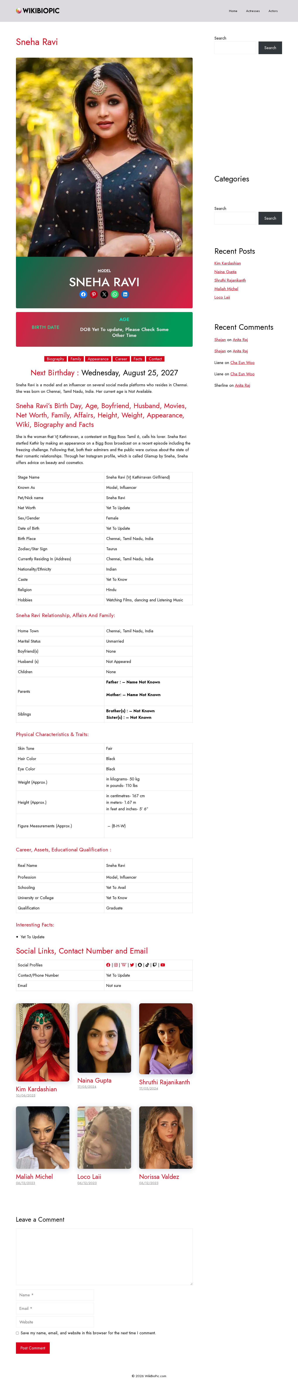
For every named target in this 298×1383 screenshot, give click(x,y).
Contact (155, 359)
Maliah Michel (34, 1176)
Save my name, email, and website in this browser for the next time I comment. (88, 1333)
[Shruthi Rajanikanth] (166, 1071)
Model (104, 270)
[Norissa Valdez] (166, 1166)
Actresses (253, 11)
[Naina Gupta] (104, 1069)
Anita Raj (240, 340)
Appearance (98, 359)
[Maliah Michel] (42, 1166)
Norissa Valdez (159, 1176)
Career (121, 359)
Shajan (220, 340)
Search (220, 38)
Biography (55, 359)
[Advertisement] (248, 125)
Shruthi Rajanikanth (164, 1082)
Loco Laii (89, 1176)
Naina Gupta (94, 1080)
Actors (273, 11)
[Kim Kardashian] (42, 1078)
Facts (138, 359)
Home (233, 11)
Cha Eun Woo (242, 363)
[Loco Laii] (104, 1166)
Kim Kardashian (36, 1089)
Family (76, 359)
